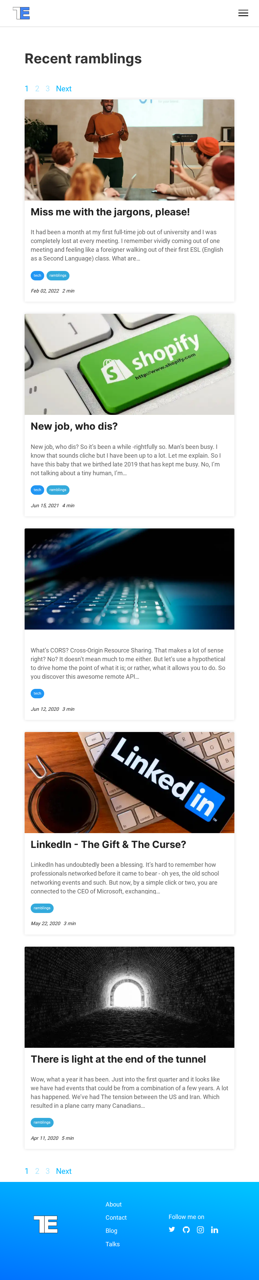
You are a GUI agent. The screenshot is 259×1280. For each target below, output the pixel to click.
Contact (116, 1217)
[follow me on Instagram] (201, 1231)
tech (37, 275)
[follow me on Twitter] (173, 1231)
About (114, 1204)
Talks (113, 1244)
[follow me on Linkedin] (215, 1231)
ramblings (58, 275)
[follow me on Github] (187, 1231)
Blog (111, 1230)
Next (64, 89)
